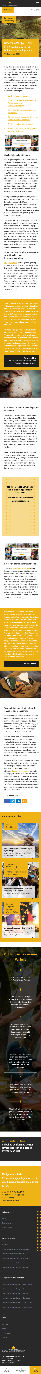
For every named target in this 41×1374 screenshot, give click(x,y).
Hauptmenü (37, 3)
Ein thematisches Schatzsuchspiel (21, 124)
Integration (8, 18)
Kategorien (6, 1212)
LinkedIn (18, 801)
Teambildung (9, 21)
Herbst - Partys (12, 867)
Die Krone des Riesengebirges (20, 1348)
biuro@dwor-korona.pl (10, 1200)
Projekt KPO (6, 1333)
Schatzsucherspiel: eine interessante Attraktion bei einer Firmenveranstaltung (22, 103)
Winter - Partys (12, 874)
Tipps (8, 824)
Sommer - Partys (12, 869)
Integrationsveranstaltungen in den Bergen (17, 1307)
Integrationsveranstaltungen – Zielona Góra (17, 1303)
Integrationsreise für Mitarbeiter (13, 1254)
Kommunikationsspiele (20, 771)
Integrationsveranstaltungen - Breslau (15, 1289)
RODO (4, 1338)
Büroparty (10, 904)
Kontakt (4, 1329)
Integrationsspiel (10, 263)
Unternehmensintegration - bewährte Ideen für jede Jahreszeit (18, 890)
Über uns (5, 1324)
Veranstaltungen (8, 1238)
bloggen (8, 10)
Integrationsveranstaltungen (13, 1278)
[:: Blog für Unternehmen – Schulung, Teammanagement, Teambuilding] (10, 3)
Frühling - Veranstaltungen (16, 872)
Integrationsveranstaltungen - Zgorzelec (16, 1298)
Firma (4, 1318)
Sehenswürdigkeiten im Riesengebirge (15, 1249)
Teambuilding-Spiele (22, 568)
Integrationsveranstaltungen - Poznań (15, 1293)
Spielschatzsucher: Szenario (19, 96)
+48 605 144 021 (8, 1198)
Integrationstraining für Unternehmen (15, 1267)
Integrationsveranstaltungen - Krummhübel (17, 1284)
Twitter (12, 801)
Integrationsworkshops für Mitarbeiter (15, 1258)
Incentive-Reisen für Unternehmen (14, 1263)
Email (24, 801)
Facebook (7, 801)
